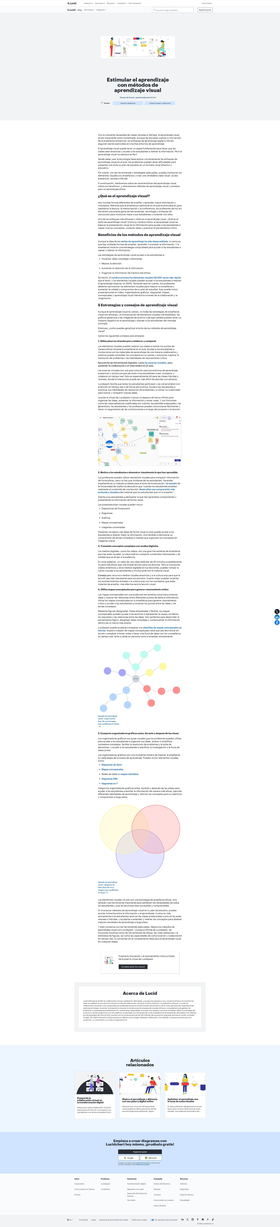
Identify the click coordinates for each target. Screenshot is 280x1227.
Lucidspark (105, 1184)
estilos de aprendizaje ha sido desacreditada (144, 241)
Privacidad (83, 1220)
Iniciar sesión (207, 3)
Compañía (121, 3)
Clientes (183, 1184)
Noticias (157, 1189)
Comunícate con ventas (164, 1200)
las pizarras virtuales (155, 362)
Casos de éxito (160, 1205)
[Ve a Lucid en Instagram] (193, 1219)
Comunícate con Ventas (84, 1189)
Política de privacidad (142, 1164)
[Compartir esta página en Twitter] (277, 611)
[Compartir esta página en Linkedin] (277, 617)
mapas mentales (129, 774)
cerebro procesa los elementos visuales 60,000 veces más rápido (146, 277)
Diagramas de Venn (112, 764)
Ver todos (131, 1200)
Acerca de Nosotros (162, 1184)
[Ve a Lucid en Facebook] (198, 1219)
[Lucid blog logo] (75, 10)
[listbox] (173, 9)
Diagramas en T (110, 783)
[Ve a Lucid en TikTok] (213, 1219)
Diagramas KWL (110, 778)
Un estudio (171, 483)
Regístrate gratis (205, 10)
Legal (93, 1220)
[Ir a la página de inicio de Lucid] (75, 3)
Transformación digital (136, 1184)
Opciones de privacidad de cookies (113, 1220)
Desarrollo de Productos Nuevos (137, 1194)
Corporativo (79, 1184)
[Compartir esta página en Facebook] (277, 622)
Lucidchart (105, 1189)
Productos (87, 3)
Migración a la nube (135, 1189)
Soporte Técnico (187, 1195)
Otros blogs (88, 10)
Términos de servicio (143, 1163)
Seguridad (184, 1189)
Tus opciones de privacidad (166, 1220)
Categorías (100, 10)
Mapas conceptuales (112, 769)
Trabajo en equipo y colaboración (159, 103)
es (70, 1220)
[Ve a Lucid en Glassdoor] (208, 1219)
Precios (77, 1195)
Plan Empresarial (135, 3)
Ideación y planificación (128, 103)
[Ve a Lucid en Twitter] (187, 1219)
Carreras (157, 1195)
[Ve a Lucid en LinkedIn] (182, 1219)
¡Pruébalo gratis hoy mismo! (133, 967)
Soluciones (99, 3)
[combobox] (174, 10)
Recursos (110, 3)
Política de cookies (139, 1220)
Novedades (184, 1200)
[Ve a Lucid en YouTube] (203, 1219)
